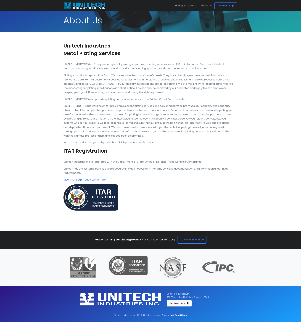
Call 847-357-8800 (192, 239)
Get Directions (177, 303)
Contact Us (224, 5)
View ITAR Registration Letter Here (84, 179)
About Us (206, 5)
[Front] (84, 6)
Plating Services (184, 5)
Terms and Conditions (174, 315)
